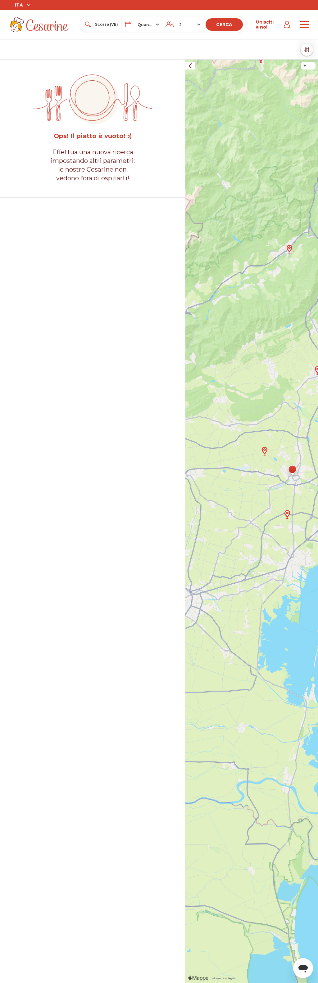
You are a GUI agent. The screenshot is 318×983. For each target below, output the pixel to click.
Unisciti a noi (265, 24)
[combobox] (106, 24)
